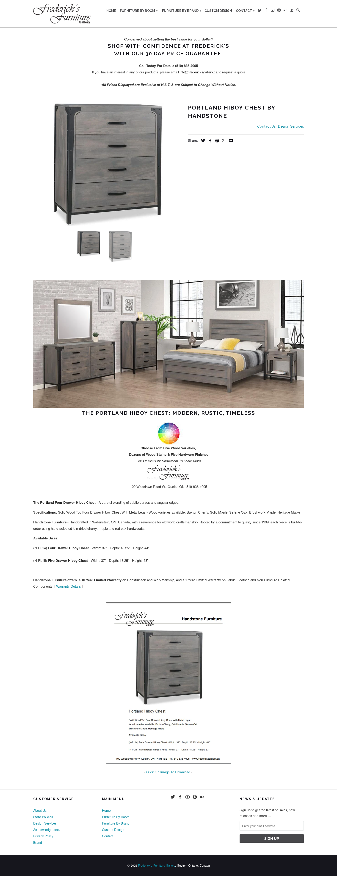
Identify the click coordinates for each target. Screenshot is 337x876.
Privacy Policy (43, 836)
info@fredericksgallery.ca (199, 72)
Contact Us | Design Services (280, 126)
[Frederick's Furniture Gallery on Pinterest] (279, 11)
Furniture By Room (138, 11)
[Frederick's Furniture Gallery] (62, 13)
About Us (40, 810)
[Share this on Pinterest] (216, 140)
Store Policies (43, 816)
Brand (37, 842)
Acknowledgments (46, 829)
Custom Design (218, 11)
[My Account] (292, 11)
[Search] (298, 11)
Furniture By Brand (181, 11)
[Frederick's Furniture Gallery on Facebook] (266, 11)
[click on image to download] (168, 762)
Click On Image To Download (168, 771)
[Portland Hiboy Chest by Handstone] (108, 164)
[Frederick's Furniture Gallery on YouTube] (272, 11)
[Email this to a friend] (230, 140)
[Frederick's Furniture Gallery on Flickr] (285, 11)
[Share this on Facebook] (209, 140)
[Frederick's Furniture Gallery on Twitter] (260, 11)
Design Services (45, 823)
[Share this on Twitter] (202, 140)
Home (111, 11)
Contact (245, 11)
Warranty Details (68, 586)
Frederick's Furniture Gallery (156, 865)
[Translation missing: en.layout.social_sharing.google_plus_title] (223, 140)
